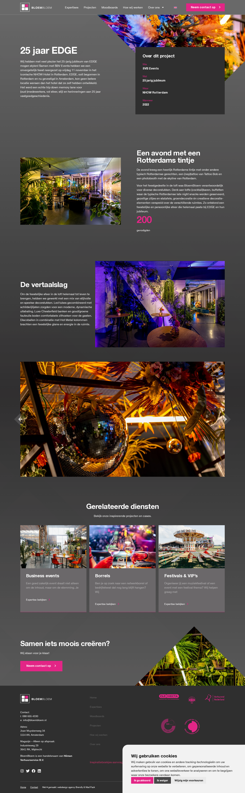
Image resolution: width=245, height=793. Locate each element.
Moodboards (110, 7)
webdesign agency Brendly (70, 787)
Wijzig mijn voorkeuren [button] (189, 780)
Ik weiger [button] (162, 780)
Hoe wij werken (133, 7)
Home (93, 697)
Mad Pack (90, 787)
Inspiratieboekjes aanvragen (108, 762)
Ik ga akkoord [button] (142, 780)
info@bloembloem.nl (34, 720)
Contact (34, 787)
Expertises (71, 7)
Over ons (154, 7)
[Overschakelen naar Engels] (175, 7)
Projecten (90, 7)
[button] (20, 419)
